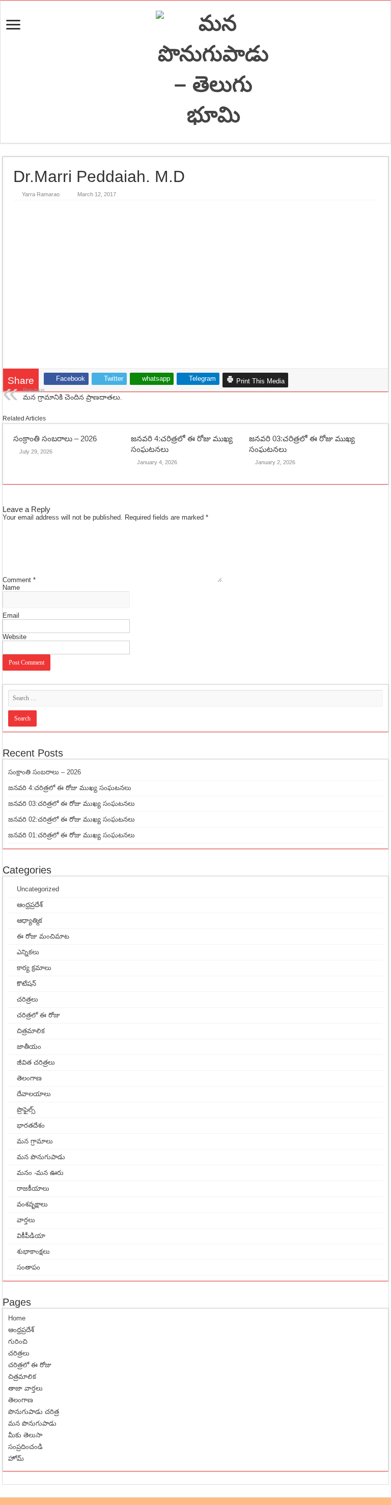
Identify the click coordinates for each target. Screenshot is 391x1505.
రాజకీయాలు (33, 1188)
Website (14, 637)
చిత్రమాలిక (31, 1031)
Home (16, 1318)
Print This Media (259, 381)
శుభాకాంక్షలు (33, 1251)
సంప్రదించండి (25, 1447)
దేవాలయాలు (34, 1094)
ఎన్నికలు (28, 952)
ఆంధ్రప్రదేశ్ (30, 905)
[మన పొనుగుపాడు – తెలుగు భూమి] (213, 72)
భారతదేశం (31, 1125)
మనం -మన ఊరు (40, 1173)
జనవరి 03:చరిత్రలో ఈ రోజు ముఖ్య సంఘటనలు (71, 803)
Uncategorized (38, 889)
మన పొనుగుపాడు (41, 1157)
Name (11, 587)
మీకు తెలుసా (25, 1435)
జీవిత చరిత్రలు (36, 1062)
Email (11, 615)
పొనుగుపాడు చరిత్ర (33, 1412)
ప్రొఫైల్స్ (26, 1109)
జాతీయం (29, 1046)
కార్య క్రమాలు (34, 968)
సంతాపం (28, 1267)
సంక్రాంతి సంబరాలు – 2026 (55, 438)
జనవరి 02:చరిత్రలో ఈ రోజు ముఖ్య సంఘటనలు (71, 819)
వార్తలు (26, 1220)
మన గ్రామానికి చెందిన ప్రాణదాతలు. (72, 394)
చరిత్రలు (27, 999)
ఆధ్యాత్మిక (29, 920)
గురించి (17, 1341)
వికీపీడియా (31, 1236)
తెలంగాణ (29, 1078)
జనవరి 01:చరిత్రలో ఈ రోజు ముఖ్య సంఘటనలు (71, 835)
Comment (19, 580)
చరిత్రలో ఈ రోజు (38, 1015)
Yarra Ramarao (41, 194)
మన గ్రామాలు (35, 1141)
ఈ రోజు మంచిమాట (43, 936)
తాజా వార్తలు (25, 1388)
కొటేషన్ (26, 983)
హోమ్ (16, 1458)
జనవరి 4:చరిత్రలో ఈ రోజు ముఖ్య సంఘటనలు (69, 788)
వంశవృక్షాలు (32, 1204)
